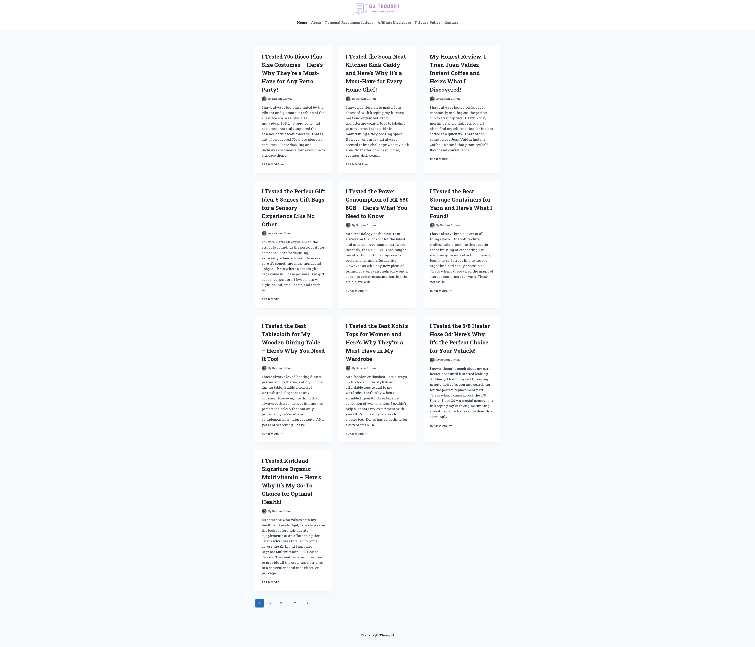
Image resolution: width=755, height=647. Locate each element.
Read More (273, 164)
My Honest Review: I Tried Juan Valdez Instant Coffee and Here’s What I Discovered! (458, 73)
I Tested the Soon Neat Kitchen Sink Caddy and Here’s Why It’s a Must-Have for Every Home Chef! (376, 73)
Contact (451, 22)
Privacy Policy (428, 22)
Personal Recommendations (349, 22)
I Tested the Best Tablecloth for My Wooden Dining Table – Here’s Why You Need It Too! (293, 342)
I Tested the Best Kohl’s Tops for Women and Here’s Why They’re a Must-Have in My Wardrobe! (377, 342)
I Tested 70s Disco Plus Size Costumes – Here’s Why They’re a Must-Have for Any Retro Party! (292, 73)
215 (296, 603)
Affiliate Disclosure (394, 22)
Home (302, 22)
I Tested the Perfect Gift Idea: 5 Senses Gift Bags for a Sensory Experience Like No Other (293, 208)
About (316, 22)
